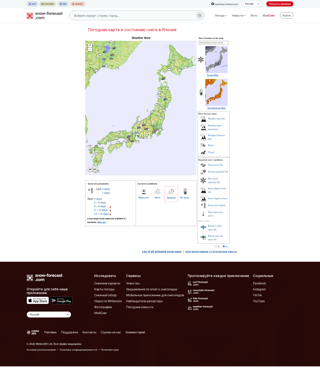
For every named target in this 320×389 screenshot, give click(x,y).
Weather (171, 197)
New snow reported (213, 180)
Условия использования (41, 349)
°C (218, 246)
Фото (254, 15)
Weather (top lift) (216, 118)
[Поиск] (199, 15)
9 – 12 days (100, 210)
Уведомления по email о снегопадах (151, 289)
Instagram (259, 289)
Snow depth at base (217, 198)
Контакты (89, 332)
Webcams (143, 197)
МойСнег (100, 313)
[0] (221, 164)
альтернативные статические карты (211, 251)
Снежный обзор (105, 295)
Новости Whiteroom (108, 301)
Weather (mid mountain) (214, 127)
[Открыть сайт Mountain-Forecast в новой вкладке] (47, 3)
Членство (133, 283)
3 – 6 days (100, 202)
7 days (106, 193)
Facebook (259, 283)
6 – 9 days (100, 206)
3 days (106, 189)
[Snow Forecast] (43, 15)
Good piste (213, 164)
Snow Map (212, 75)
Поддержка (69, 332)
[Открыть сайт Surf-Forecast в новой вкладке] (32, 3)
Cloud (211, 152)
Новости (237, 15)
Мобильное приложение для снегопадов (155, 295)
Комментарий (135, 332)
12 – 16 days (101, 214)
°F (227, 246)
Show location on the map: (211, 38)
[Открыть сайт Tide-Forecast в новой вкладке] (63, 3)
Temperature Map (216, 108)
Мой (269, 15)
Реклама (50, 332)
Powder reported (216, 171)
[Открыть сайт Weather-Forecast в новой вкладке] (77, 3)
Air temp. (185, 197)
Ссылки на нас (111, 332)
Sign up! (101, 222)
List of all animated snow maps (161, 251)
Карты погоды (104, 289)
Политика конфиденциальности (78, 349)
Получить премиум (280, 3)
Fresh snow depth (216, 205)
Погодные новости (139, 307)
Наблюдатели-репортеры (144, 301)
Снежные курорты (107, 283)
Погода (219, 15)
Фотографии (103, 307)
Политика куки (110, 349)
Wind (157, 197)
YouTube (259, 301)
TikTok (257, 295)
